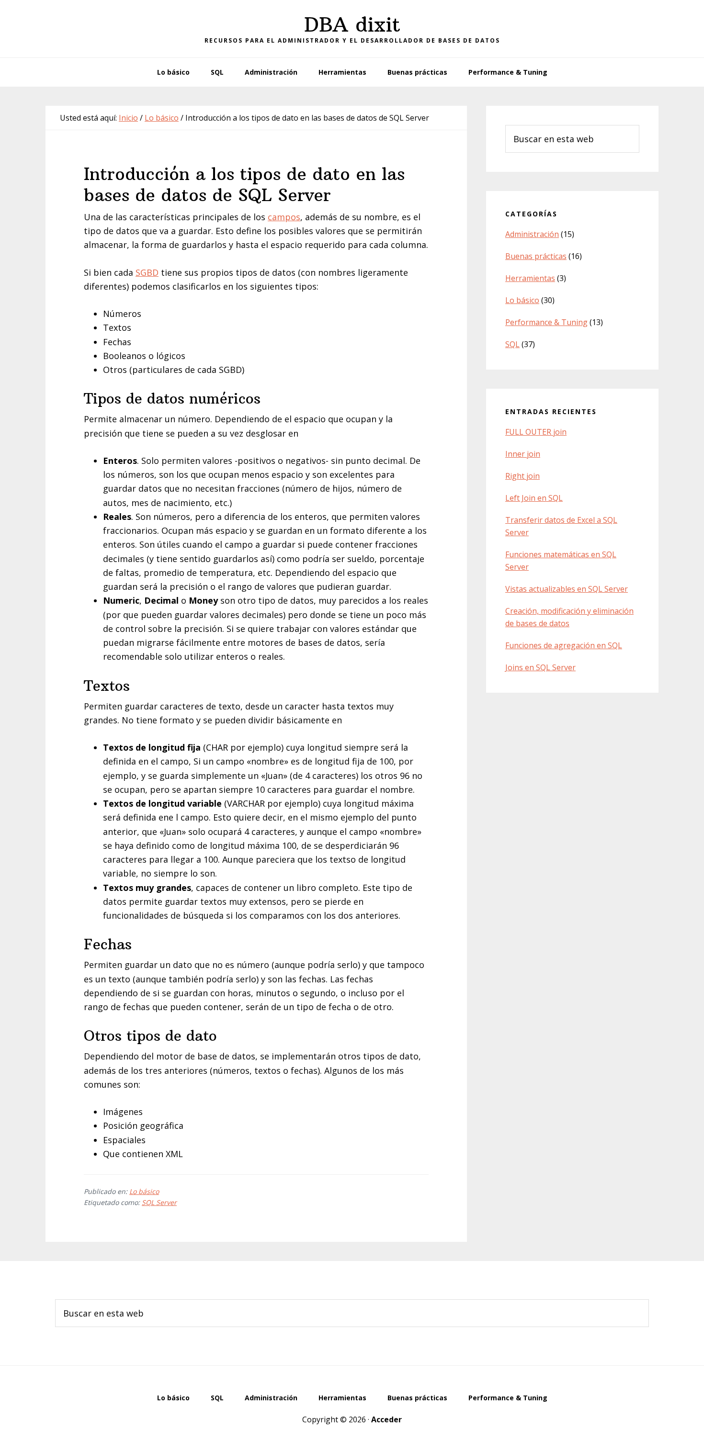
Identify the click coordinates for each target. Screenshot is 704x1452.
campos (284, 217)
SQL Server (159, 1202)
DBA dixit (352, 24)
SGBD (147, 272)
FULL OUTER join (536, 432)
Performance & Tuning (546, 322)
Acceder (386, 1419)
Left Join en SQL (534, 498)
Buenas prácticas (536, 256)
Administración (532, 234)
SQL (512, 344)
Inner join (522, 454)
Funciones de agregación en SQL (563, 645)
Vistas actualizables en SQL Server (566, 589)
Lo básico (144, 1191)
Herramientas (530, 278)
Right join (522, 476)
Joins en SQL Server (540, 667)
